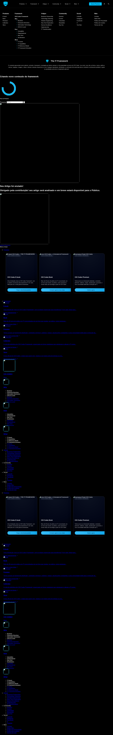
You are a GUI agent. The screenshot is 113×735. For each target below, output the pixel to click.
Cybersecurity (45, 27)
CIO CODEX (8, 374)
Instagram (79, 18)
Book (4, 18)
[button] (56, 247)
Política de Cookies (99, 23)
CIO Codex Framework (21, 16)
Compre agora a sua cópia (57, 290)
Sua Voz (61, 25)
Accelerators (21, 37)
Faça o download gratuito (24, 290)
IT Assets (20, 41)
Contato (96, 16)
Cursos (61, 18)
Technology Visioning (47, 18)
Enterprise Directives (23, 22)
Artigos (43, 13)
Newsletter (62, 23)
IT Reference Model (23, 46)
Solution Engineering (47, 20)
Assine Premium (95, 4)
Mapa (5, 377)
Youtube (9, 480)
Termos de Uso (98, 25)
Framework (18, 13)
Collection (5, 23)
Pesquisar (3, 102)
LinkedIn (79, 16)
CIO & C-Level (22, 27)
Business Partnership (47, 16)
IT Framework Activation (24, 48)
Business (20, 20)
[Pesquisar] (24, 102)
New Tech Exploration (47, 23)
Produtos (6, 13)
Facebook (79, 20)
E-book (5, 16)
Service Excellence (46, 25)
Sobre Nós (97, 18)
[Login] (104, 3)
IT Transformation (46, 29)
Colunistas (62, 20)
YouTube (79, 25)
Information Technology (24, 25)
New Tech (20, 35)
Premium (5, 20)
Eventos (61, 16)
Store (4, 25)
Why (16, 18)
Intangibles (21, 31)
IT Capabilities (22, 43)
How (16, 29)
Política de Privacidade (100, 20)
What (16, 39)
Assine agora (91, 290)
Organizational (22, 33)
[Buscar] (108, 3)
